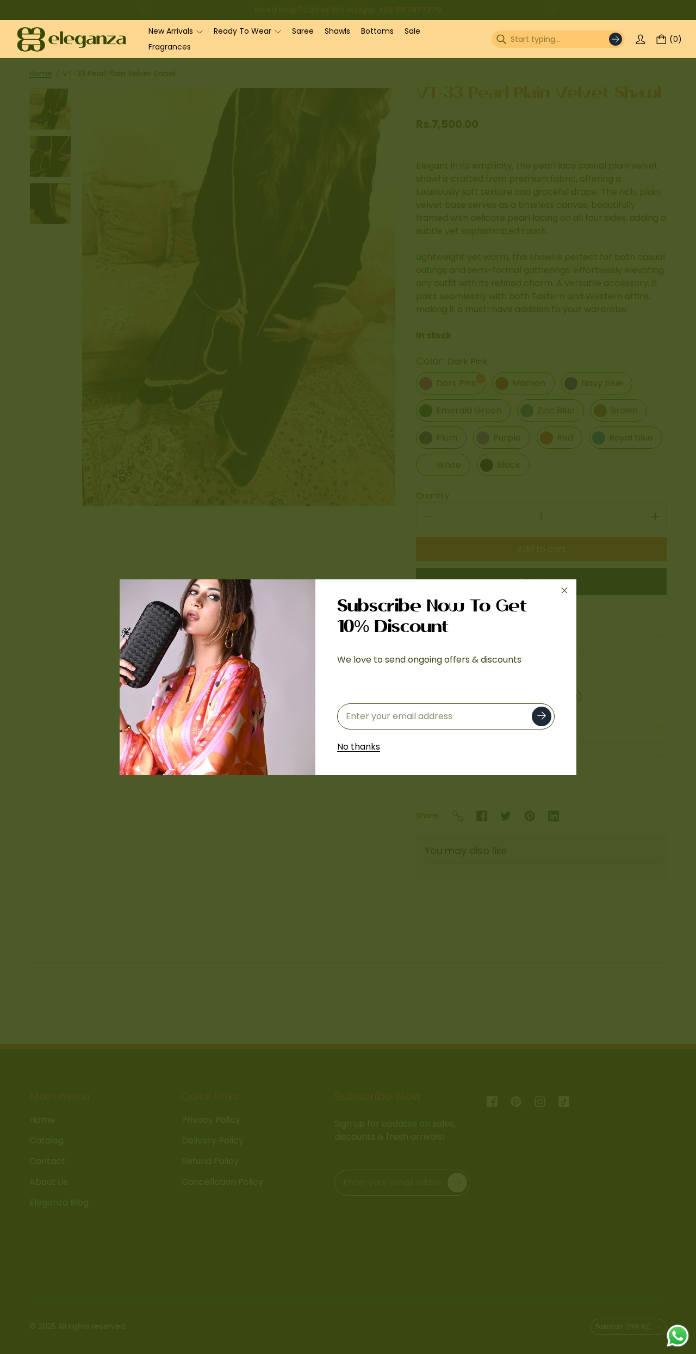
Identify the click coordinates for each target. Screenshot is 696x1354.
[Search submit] (615, 39)
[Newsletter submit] (541, 716)
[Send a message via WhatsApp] (678, 1336)
